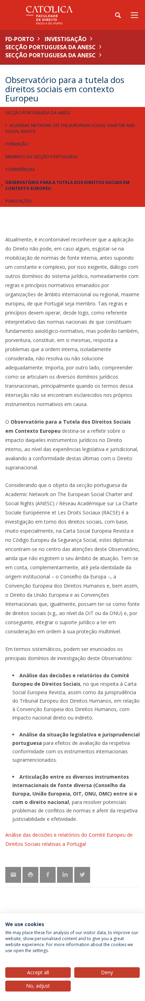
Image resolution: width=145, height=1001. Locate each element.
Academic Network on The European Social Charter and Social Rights (70, 128)
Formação (17, 144)
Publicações (18, 201)
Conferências (20, 169)
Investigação (66, 39)
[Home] (49, 15)
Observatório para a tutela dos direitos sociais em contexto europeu (67, 185)
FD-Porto (19, 39)
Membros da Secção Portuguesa (41, 157)
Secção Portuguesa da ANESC (50, 47)
